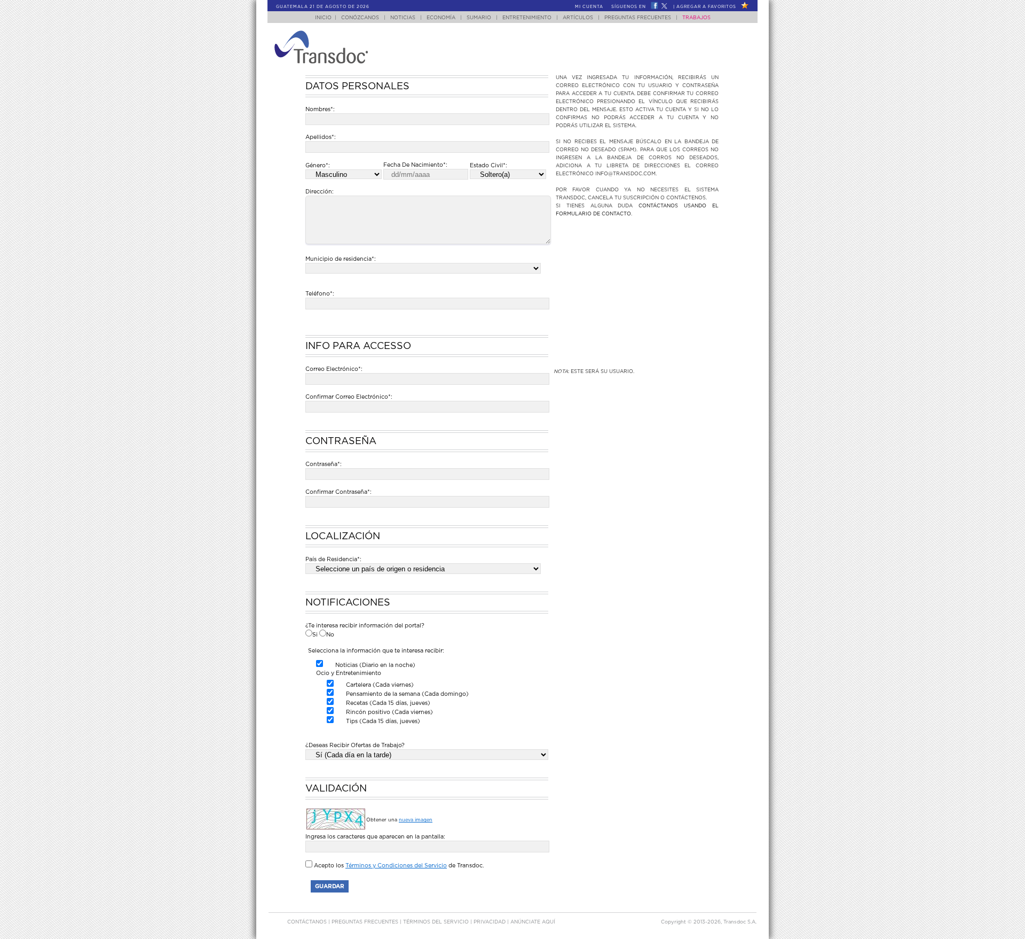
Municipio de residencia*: (340, 259)
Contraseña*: (323, 464)
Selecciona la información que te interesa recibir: (376, 651)
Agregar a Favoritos (706, 7)
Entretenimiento (526, 17)
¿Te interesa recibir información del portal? (364, 625)
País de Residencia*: (333, 559)
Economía (441, 17)
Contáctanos (307, 922)
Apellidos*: (320, 137)
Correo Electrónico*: (426, 369)
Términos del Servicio (436, 922)
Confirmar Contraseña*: (338, 492)
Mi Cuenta (589, 7)
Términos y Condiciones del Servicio (396, 865)
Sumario (479, 17)
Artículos (578, 17)
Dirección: (319, 192)
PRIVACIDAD (490, 922)
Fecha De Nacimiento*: (415, 165)
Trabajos (696, 17)
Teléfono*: (319, 294)
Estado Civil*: (488, 165)
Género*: (317, 165)
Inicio (323, 17)
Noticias (402, 17)
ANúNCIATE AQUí (532, 922)
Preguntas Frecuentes (637, 17)
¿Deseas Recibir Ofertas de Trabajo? (355, 745)
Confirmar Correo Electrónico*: (348, 397)
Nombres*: (320, 109)
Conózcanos (360, 17)
